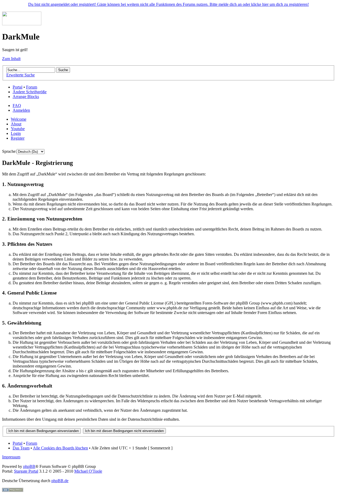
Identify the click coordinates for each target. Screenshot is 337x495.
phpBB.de (59, 480)
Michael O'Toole (88, 471)
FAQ (17, 105)
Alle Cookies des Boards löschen (60, 448)
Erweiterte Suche (20, 75)
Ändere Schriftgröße (30, 92)
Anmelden (21, 110)
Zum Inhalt (11, 58)
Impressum (11, 457)
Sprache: (9, 151)
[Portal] (21, 24)
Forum (31, 87)
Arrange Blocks (26, 96)
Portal (17, 87)
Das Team (21, 448)
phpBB (29, 466)
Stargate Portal (26, 471)
